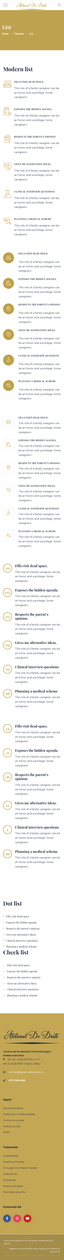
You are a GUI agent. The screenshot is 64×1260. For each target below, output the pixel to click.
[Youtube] (27, 1218)
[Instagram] (17, 1218)
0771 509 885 (17, 1080)
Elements (19, 33)
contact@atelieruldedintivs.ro (26, 1072)
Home (5, 33)
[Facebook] (7, 1218)
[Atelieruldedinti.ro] (32, 6)
